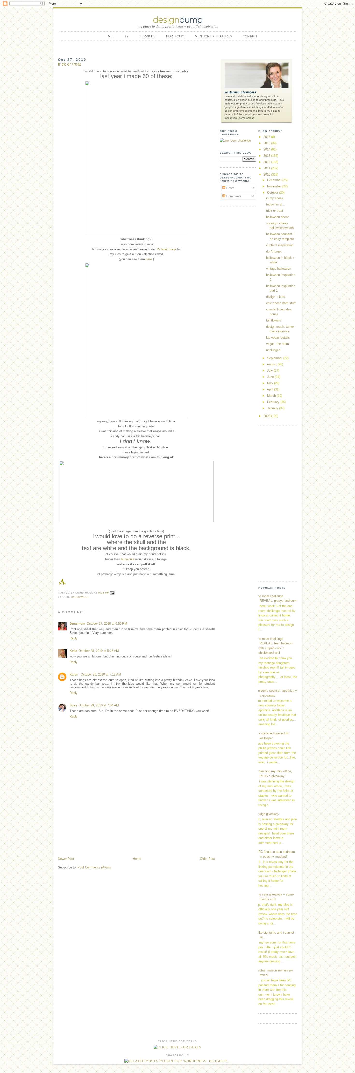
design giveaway (267, 814)
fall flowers (273, 320)
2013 (267, 155)
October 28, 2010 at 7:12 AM (101, 674)
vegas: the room (277, 344)
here (149, 259)
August (272, 364)
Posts (229, 188)
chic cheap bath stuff (281, 303)
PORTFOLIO (175, 36)
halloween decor (277, 217)
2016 (267, 137)
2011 (267, 168)
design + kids (275, 297)
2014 (267, 149)
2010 (267, 174)
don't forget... (275, 251)
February (273, 402)
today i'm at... (275, 204)
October (273, 192)
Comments (233, 196)
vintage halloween (278, 268)
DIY (126, 36)
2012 (267, 162)
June (271, 377)
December (274, 180)
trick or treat (274, 210)
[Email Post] (112, 592)
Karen (74, 674)
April (270, 389)
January (273, 408)
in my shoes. (275, 198)
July (270, 370)
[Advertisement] (136, 820)
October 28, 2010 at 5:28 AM (98, 651)
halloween (80, 597)
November (274, 186)
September (275, 358)
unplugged (273, 350)
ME (110, 36)
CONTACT (250, 36)
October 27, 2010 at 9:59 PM (107, 623)
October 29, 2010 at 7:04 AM (98, 705)
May (270, 383)
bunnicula (127, 559)
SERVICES (147, 36)
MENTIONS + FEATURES (213, 36)
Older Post (207, 859)
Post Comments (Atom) (94, 867)
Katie (73, 651)
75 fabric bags (166, 249)
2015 (267, 143)
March (272, 395)
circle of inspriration (279, 245)
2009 (267, 416)
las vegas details (278, 337)
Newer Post (66, 859)
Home (137, 859)
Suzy (73, 705)
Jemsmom (77, 623)
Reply (74, 638)
